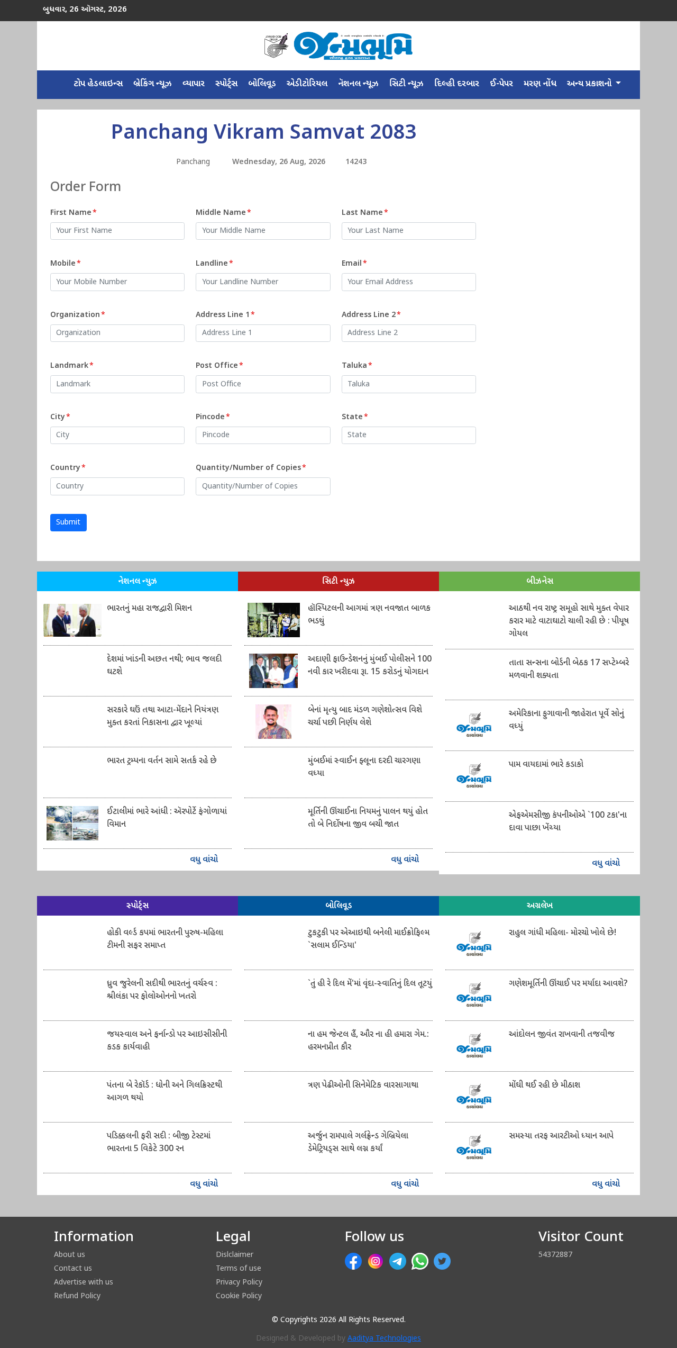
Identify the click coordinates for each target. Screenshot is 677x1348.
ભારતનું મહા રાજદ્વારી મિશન (149, 608)
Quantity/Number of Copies (251, 468)
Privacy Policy (239, 1282)
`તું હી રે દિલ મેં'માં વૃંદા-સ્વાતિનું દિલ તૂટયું (370, 984)
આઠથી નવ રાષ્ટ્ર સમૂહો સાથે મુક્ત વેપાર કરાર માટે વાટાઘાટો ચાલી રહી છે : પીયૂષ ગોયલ (569, 621)
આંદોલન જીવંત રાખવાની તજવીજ (562, 1035)
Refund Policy (77, 1295)
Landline (214, 264)
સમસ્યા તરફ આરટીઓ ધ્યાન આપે (561, 1136)
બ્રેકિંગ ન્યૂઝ (152, 84)
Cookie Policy (239, 1295)
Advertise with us (83, 1282)
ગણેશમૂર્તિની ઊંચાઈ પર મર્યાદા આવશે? (568, 984)
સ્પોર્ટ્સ (226, 84)
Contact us (73, 1268)
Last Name (365, 213)
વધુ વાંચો (205, 860)
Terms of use (238, 1268)
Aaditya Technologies (384, 1339)
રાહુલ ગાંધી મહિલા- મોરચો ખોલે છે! (562, 933)
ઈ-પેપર (501, 84)
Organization (77, 315)
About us (69, 1254)
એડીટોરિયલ (307, 84)
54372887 (555, 1254)
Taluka (357, 366)
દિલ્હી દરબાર (456, 84)
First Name (73, 213)
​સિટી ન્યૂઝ (406, 84)
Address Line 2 (371, 315)
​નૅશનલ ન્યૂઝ (358, 84)
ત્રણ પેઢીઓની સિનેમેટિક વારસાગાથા (363, 1085)
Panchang (193, 162)
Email (354, 264)
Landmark (72, 366)
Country (68, 468)
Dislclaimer (234, 1254)
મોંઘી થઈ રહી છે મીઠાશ (544, 1085)
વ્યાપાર (193, 84)
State (355, 417)
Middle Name (223, 213)
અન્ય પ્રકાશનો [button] (590, 84)
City (60, 417)
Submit (68, 523)
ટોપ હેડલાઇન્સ (98, 84)
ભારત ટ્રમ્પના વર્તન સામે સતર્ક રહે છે (162, 761)
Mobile (65, 264)
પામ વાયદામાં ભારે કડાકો (546, 765)
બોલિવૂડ (262, 84)
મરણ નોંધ (540, 84)
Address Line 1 (225, 315)
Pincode (213, 417)
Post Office (219, 366)
